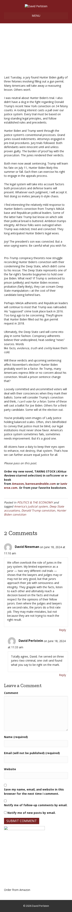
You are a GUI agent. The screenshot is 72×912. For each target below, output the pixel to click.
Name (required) (16, 737)
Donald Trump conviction (38, 510)
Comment (11, 693)
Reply (62, 630)
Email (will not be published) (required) (32, 753)
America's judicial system (31, 506)
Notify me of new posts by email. (31, 813)
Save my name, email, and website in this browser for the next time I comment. (34, 791)
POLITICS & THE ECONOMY (35, 502)
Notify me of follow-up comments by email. (35, 805)
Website (10, 769)
